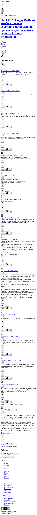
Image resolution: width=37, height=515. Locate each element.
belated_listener (5, 155)
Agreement (7, 490)
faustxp (3, 175)
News (6, 473)
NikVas (3, 239)
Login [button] (2, 11)
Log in (6, 463)
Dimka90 (3, 336)
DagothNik (4, 71)
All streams (7, 1)
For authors (7, 485)
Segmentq (3, 218)
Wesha (2, 410)
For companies (8, 487)
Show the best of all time (7, 457)
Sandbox (6, 478)
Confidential (7, 492)
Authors (6, 476)
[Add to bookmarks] (7, 84)
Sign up (3, 446)
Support (14, 511)
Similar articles (14, 454)
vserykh (3, 271)
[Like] (2, 76)
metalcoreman (5, 360)
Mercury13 (4, 133)
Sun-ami (3, 384)
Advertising (7, 500)
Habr (10, 513)
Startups (6, 505)
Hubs (5, 474)
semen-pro (4, 113)
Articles (6, 471)
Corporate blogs (8, 498)
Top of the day (5, 454)
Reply (2, 85)
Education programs (10, 503)
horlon (2, 314)
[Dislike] (2, 81)
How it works (8, 484)
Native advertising (9, 501)
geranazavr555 (5, 199)
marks (2, 15)
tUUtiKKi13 (4, 91)
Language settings (6, 511)
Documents (7, 489)
